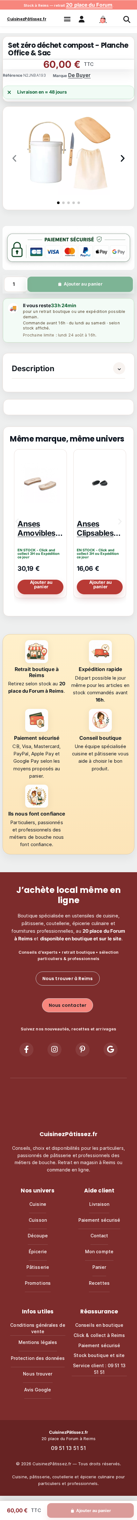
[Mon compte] (85, 19)
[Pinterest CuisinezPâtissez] (83, 1050)
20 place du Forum (89, 5)
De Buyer (79, 75)
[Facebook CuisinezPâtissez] (26, 1050)
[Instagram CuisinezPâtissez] (54, 1050)
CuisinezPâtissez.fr (26, 19)
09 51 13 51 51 (68, 1448)
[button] (67, 19)
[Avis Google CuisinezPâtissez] (111, 1050)
